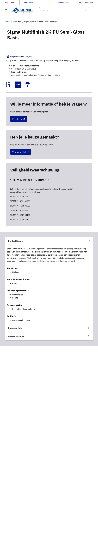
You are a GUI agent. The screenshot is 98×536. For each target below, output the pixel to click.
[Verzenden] (86, 10)
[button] (49, 241)
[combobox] (64, 10)
